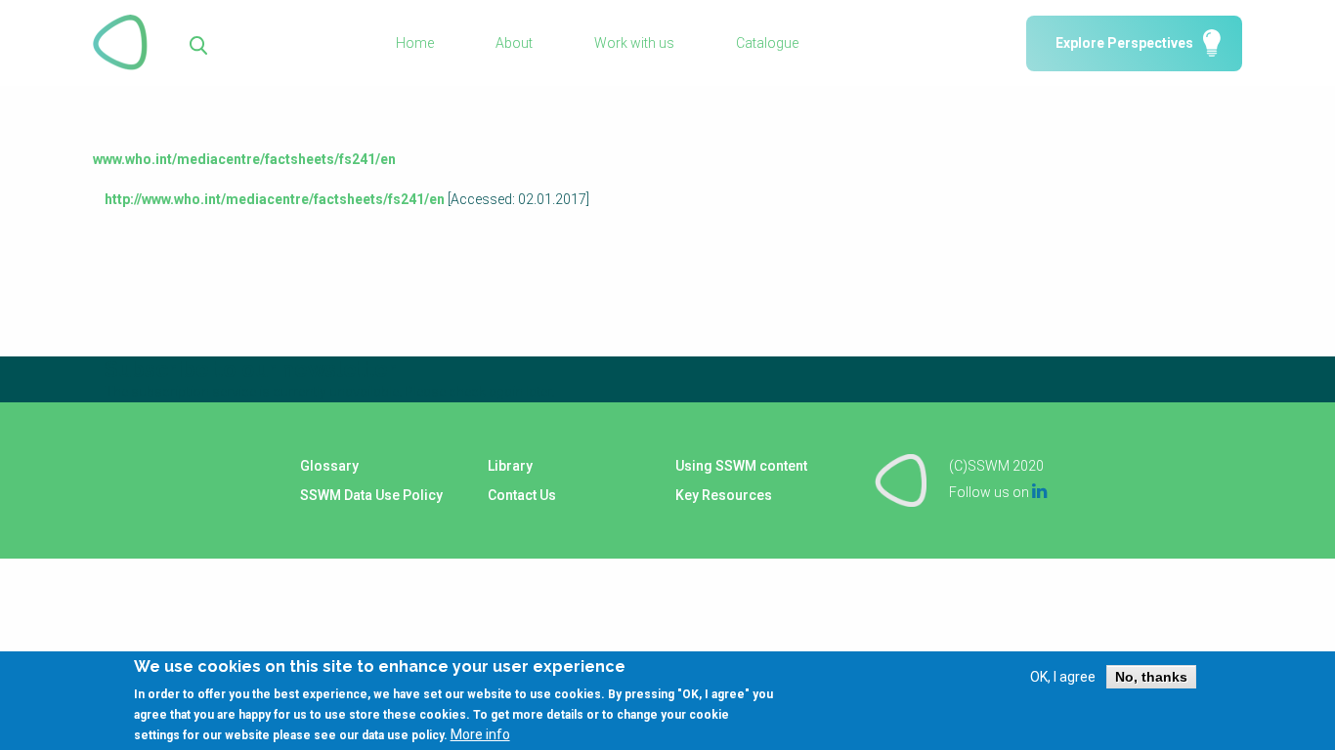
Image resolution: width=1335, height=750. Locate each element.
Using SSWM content (741, 466)
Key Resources (723, 495)
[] (199, 43)
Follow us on (998, 492)
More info (480, 733)
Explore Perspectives (1124, 43)
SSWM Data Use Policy (371, 495)
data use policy (403, 734)
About (514, 43)
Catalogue (767, 43)
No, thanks (1151, 677)
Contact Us (522, 495)
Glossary (329, 466)
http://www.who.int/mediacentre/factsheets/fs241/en (275, 199)
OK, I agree (1063, 677)
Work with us (634, 43)
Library (510, 466)
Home (415, 43)
